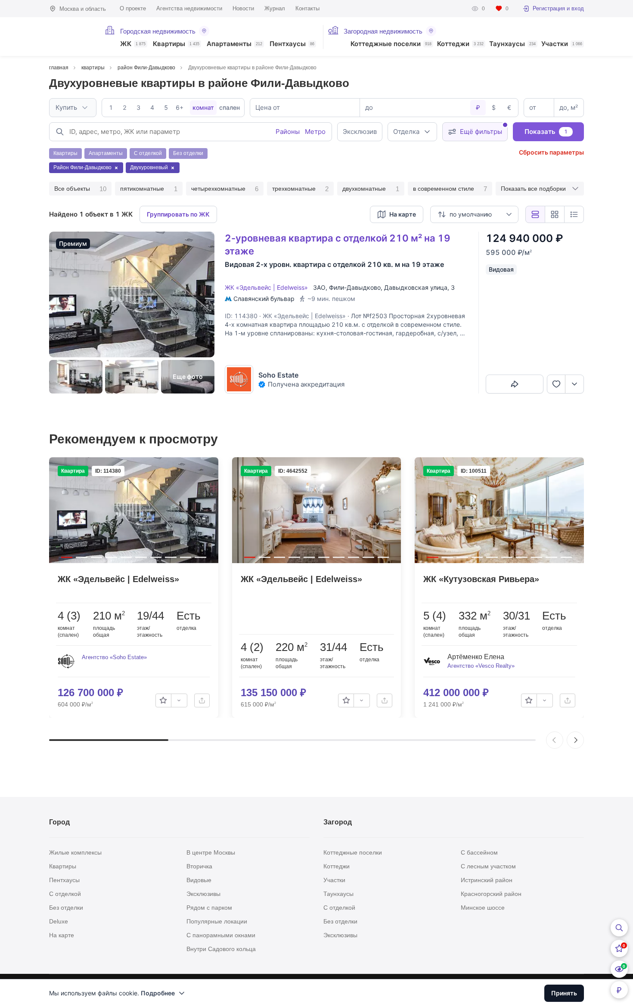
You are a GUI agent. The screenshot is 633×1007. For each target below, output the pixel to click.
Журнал (274, 8)
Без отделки (66, 907)
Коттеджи (460, 44)
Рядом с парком (209, 907)
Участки (561, 44)
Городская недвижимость (157, 31)
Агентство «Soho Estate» (114, 657)
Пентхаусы (292, 44)
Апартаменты (234, 44)
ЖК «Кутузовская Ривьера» (481, 579)
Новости (243, 8)
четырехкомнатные (224, 188)
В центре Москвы (210, 852)
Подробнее (158, 993)
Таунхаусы (512, 44)
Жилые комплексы (75, 852)
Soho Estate (278, 375)
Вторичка (199, 866)
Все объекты (80, 188)
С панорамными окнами (220, 935)
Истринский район (486, 880)
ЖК (133, 44)
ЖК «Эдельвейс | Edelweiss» (268, 287)
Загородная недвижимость (383, 31)
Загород (337, 822)
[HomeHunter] (71, 36)
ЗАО (319, 287)
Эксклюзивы (203, 893)
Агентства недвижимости (189, 8)
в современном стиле (450, 188)
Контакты (307, 8)
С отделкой (65, 893)
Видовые (198, 880)
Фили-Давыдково (355, 287)
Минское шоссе (483, 907)
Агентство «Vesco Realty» (481, 666)
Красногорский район (491, 893)
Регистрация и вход (558, 8)
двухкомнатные (370, 188)
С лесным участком (488, 866)
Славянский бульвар (264, 298)
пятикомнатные (148, 188)
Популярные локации (216, 921)
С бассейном (479, 852)
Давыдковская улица (415, 287)
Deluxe (58, 921)
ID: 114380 (241, 315)
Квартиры (176, 44)
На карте (61, 935)
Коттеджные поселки (391, 44)
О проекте (133, 8)
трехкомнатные (300, 188)
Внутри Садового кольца (221, 948)
